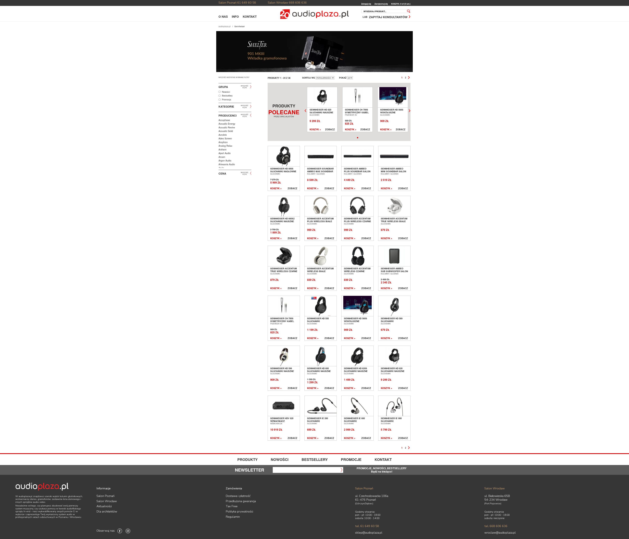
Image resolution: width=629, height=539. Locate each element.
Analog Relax (225, 145)
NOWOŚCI (279, 459)
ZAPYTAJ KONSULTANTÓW (388, 17)
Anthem (223, 149)
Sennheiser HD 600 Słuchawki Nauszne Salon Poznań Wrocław (319, 372)
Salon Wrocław (278, 3)
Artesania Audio (227, 164)
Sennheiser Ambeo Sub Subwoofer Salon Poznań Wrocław (394, 271)
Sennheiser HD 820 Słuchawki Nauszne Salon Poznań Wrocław (321, 113)
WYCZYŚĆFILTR (244, 86)
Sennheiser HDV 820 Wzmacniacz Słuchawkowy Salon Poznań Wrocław (282, 422)
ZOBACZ (330, 129)
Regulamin (233, 517)
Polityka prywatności (239, 511)
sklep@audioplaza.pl (368, 533)
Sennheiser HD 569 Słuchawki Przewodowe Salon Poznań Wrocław (393, 322)
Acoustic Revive (227, 127)
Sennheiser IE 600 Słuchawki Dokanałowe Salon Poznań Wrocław (356, 422)
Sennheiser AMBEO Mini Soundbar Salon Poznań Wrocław (393, 171)
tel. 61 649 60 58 (367, 526)
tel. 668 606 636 (495, 526)
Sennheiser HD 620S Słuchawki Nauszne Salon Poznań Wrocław (356, 372)
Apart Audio (225, 153)
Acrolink (223, 134)
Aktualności (104, 506)
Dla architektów (106, 511)
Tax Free (232, 506)
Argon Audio (225, 160)
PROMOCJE (351, 459)
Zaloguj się (366, 4)
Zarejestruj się (381, 4)
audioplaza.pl (225, 26)
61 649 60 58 (246, 3)
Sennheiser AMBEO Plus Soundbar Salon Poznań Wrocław (357, 171)
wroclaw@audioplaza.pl (500, 533)
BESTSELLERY (315, 459)
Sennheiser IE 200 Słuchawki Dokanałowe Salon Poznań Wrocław (319, 422)
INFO (235, 16)
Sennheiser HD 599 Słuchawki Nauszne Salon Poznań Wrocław (282, 372)
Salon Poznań (228, 3)
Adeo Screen (225, 138)
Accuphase (224, 120)
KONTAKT (250, 16)
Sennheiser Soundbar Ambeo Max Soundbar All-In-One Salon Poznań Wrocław (320, 172)
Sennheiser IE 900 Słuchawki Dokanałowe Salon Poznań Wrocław (392, 422)
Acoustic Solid (226, 131)
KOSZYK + (315, 129)
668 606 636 (298, 3)
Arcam (222, 156)
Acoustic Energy (227, 123)
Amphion (223, 142)
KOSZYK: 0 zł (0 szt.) (400, 4)
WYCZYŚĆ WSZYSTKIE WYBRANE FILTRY (234, 77)
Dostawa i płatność (238, 496)
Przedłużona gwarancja (241, 501)
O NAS (223, 16)
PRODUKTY (247, 459)
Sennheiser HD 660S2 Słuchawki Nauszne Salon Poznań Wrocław (282, 222)
